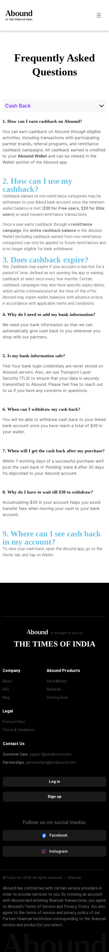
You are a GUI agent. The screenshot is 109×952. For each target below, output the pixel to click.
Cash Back (18, 106)
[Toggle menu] (99, 15)
